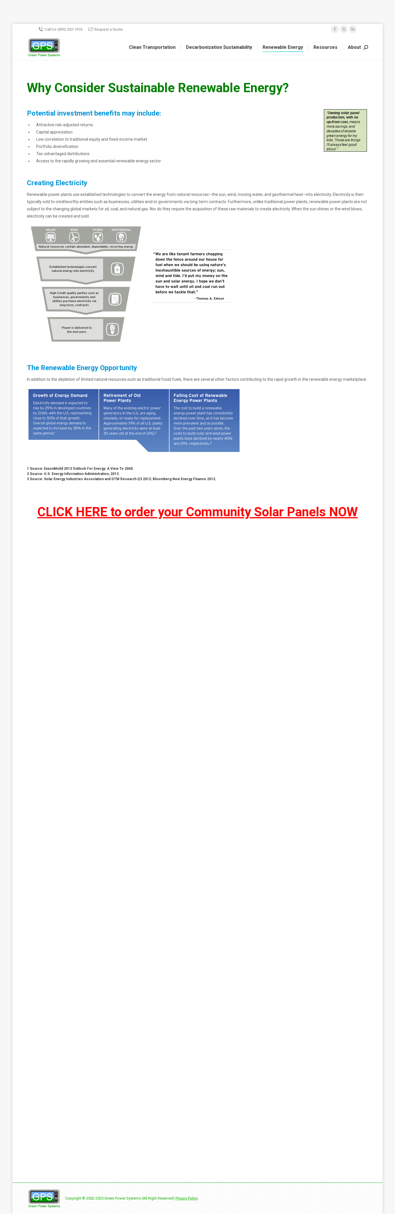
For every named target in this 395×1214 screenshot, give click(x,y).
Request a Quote (108, 29)
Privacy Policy (187, 1198)
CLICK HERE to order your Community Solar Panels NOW (197, 511)
